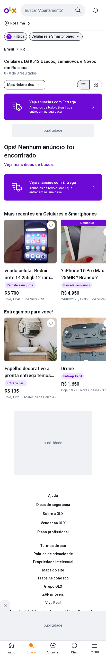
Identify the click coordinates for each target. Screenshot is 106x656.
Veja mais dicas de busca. (29, 164)
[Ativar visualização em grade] (96, 84)
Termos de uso (53, 546)
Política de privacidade (53, 554)
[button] (53, 10)
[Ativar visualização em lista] (83, 84)
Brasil (9, 49)
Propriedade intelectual (53, 562)
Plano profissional (53, 532)
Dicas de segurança (53, 505)
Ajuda (53, 495)
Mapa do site (53, 570)
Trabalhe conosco (53, 578)
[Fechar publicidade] (5, 605)
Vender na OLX (53, 523)
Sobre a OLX (53, 514)
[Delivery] (16, 106)
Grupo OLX (53, 586)
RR (22, 49)
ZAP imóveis (53, 594)
